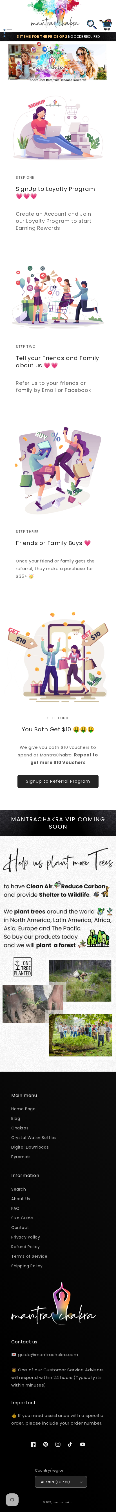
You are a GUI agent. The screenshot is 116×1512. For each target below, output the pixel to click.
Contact (20, 1227)
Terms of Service (29, 1256)
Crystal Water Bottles (34, 1137)
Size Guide (22, 1218)
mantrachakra (63, 1502)
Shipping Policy (27, 1266)
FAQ (15, 1208)
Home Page (23, 1109)
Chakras (19, 1128)
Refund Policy (25, 1247)
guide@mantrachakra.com (48, 1355)
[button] (7, 16)
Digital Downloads (30, 1147)
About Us (20, 1199)
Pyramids (21, 1157)
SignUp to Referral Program (58, 781)
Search (18, 1189)
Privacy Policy (25, 1237)
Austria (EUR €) (55, 1482)
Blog (15, 1118)
